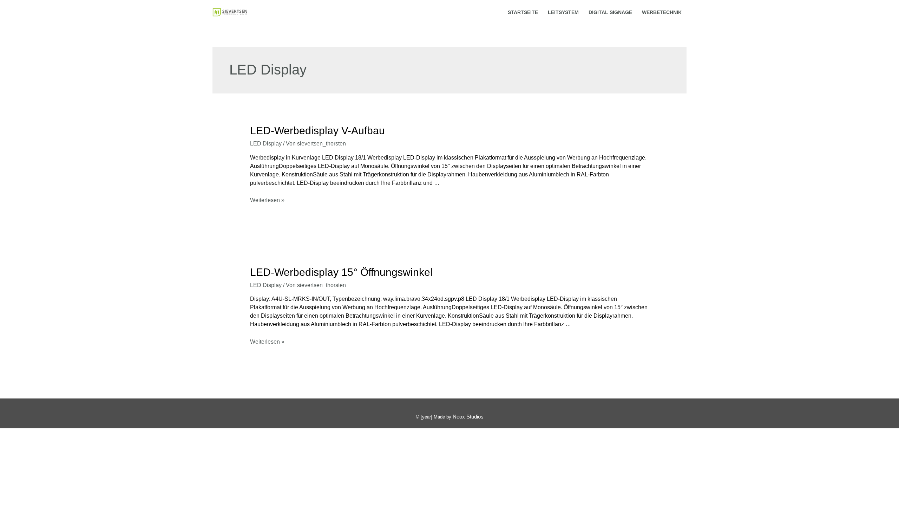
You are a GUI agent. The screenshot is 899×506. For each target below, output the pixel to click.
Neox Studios (468, 417)
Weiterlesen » (267, 200)
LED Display (266, 144)
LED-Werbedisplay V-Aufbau (317, 130)
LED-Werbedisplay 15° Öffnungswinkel (341, 272)
